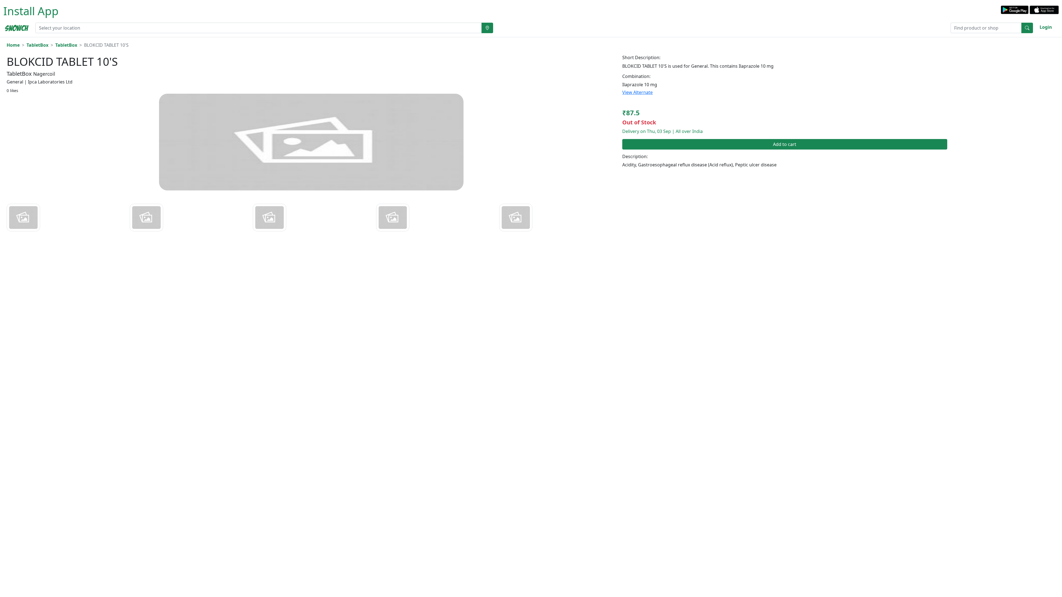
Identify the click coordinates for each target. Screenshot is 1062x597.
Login (1046, 27)
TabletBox (37, 45)
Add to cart (784, 144)
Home (13, 45)
